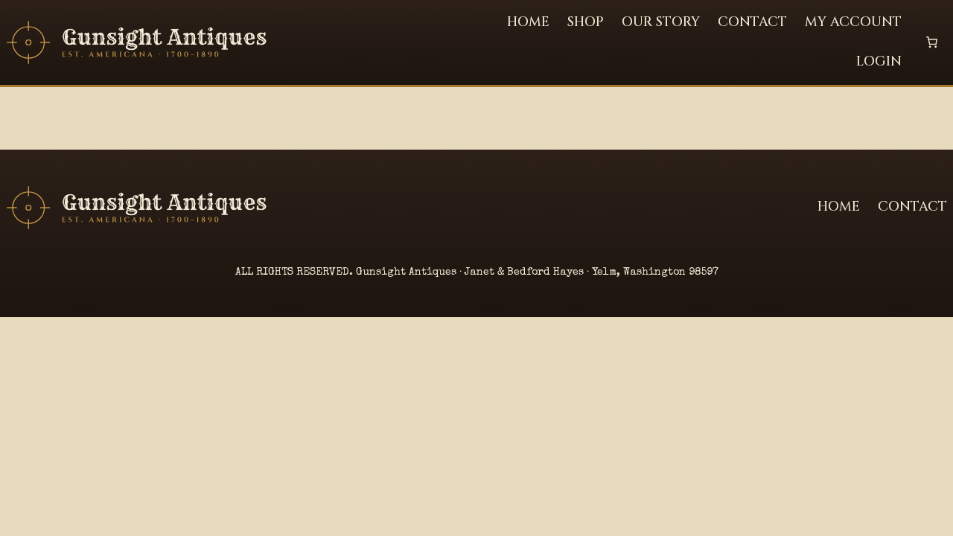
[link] (932, 42)
